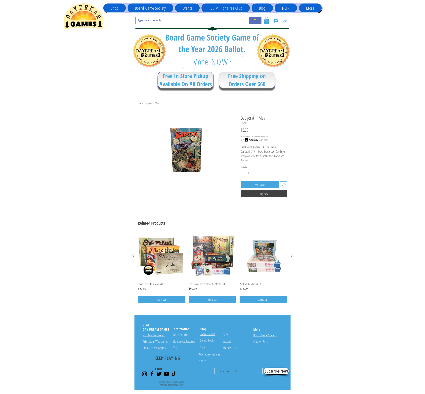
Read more (245, 160)
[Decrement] (243, 173)
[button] (187, 8)
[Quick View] (161, 256)
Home (140, 103)
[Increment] (253, 173)
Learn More (263, 139)
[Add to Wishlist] (283, 184)
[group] (212, 267)
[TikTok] (173, 374)
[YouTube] (166, 374)
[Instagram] (144, 374)
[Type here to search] (255, 20)
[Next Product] (292, 256)
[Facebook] (152, 374)
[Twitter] (159, 374)
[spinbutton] (248, 173)
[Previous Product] (133, 256)
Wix (182, 384)
